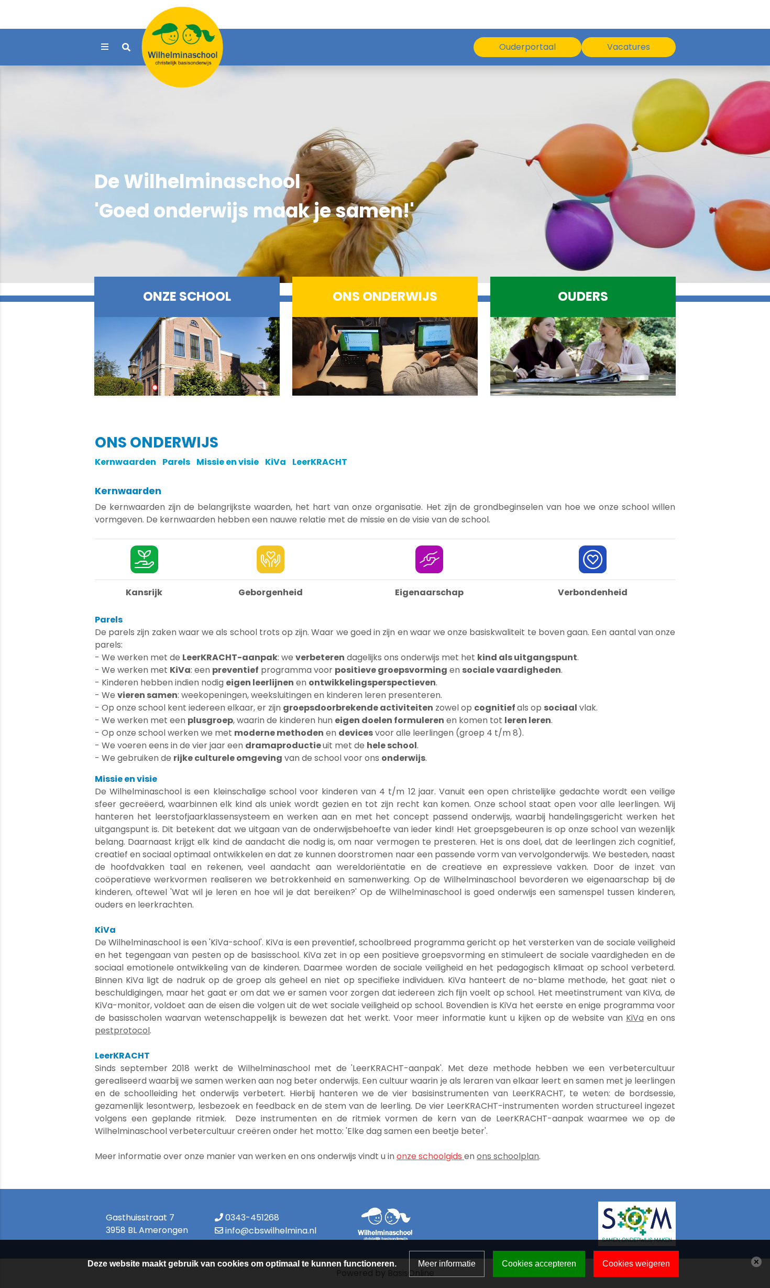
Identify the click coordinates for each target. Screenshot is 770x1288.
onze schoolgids (430, 1156)
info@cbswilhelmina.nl (270, 1231)
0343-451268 (252, 1217)
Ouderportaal (527, 47)
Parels (176, 462)
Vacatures (628, 47)
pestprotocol (122, 1030)
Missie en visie (230, 462)
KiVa (275, 462)
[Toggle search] (126, 47)
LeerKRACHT (319, 462)
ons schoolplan (508, 1156)
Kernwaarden (125, 462)
